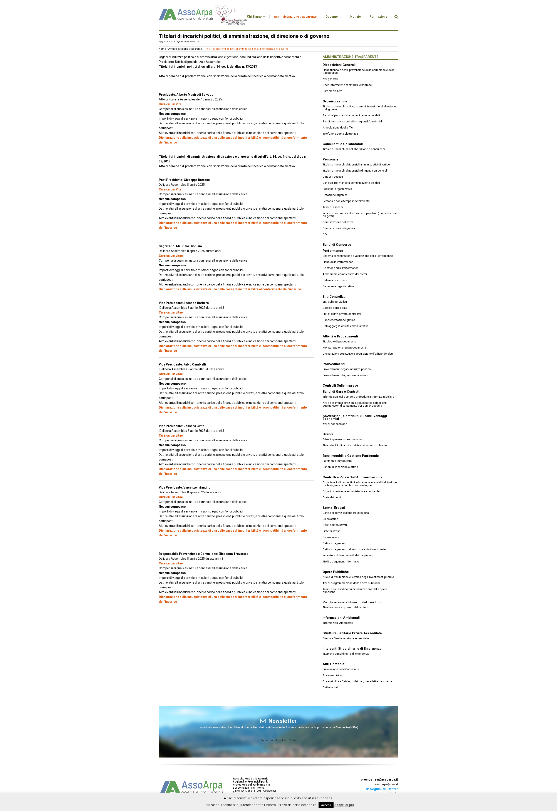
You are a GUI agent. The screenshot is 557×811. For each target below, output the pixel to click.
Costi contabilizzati (335, 525)
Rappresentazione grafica (339, 320)
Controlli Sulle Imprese (340, 385)
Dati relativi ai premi (335, 280)
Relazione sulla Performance (340, 268)
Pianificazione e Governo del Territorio (353, 602)
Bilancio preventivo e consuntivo (343, 439)
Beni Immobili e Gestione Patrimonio (351, 456)
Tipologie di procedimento (339, 341)
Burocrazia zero (332, 91)
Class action (330, 519)
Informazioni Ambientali (341, 618)
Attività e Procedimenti (340, 336)
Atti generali (330, 78)
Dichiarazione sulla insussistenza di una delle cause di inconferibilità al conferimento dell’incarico (230, 289)
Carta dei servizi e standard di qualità (346, 512)
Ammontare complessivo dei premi (345, 274)
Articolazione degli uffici (338, 127)
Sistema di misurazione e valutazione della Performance (358, 255)
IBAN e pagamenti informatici (341, 561)
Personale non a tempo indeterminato (346, 201)
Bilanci (328, 434)
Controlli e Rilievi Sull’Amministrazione (353, 477)
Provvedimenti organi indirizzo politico (347, 369)
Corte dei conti (332, 497)
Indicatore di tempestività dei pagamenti (348, 555)
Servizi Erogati (334, 508)
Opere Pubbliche (336, 572)
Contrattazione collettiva (338, 222)
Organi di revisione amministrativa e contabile (351, 491)
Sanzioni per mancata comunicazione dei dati (351, 115)
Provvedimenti (334, 364)
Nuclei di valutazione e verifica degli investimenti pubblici (358, 577)
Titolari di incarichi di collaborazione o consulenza (354, 149)
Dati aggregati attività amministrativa (345, 326)
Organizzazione (335, 101)
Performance (333, 251)
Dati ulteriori (330, 687)
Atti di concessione (335, 424)
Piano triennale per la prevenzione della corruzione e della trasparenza (358, 71)
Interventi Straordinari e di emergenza (346, 653)
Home (162, 48)
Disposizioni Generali (339, 65)
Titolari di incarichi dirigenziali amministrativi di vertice (356, 164)
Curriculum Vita (170, 104)
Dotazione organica (335, 195)
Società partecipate (335, 307)
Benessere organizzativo (338, 286)
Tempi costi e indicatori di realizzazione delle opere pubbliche (355, 590)
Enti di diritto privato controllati (342, 313)
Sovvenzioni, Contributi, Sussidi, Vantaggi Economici (355, 417)
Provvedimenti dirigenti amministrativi (346, 375)
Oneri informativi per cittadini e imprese (347, 85)
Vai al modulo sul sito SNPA (278, 740)
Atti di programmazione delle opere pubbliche (352, 583)
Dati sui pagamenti (334, 543)
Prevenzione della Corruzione (341, 669)
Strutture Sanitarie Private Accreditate (352, 633)
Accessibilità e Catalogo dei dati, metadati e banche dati (358, 681)
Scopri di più (344, 805)
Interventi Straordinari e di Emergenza (352, 649)
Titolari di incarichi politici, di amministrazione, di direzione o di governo (359, 108)
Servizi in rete (331, 537)
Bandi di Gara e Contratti (341, 392)
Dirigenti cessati (333, 176)
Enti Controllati (334, 297)
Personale (330, 159)
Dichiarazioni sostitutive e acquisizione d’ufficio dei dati (358, 353)
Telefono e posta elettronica (340, 133)
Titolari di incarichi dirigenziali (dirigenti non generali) (356, 170)
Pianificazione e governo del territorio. (346, 607)
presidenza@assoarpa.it (379, 779)
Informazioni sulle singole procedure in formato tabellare (358, 396)
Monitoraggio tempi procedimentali (345, 347)
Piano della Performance (338, 262)
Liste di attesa (331, 531)
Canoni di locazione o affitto (340, 467)
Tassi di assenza (333, 207)
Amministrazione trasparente (185, 48)
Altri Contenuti (334, 664)
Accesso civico (332, 675)
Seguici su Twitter (383, 789)
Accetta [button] (326, 805)
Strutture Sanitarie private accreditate (346, 638)
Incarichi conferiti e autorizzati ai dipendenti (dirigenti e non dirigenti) (360, 215)
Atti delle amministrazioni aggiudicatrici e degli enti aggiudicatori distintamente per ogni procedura (355, 404)
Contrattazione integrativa (339, 228)
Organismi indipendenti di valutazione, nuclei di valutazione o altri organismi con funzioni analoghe (360, 484)
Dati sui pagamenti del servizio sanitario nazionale (354, 549)
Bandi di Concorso (337, 245)
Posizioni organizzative (337, 188)
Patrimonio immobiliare (337, 460)
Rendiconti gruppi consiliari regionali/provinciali (353, 121)
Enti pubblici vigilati (335, 301)
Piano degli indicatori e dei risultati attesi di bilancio (355, 445)
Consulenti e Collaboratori (343, 144)
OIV (325, 234)
